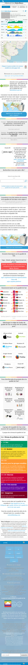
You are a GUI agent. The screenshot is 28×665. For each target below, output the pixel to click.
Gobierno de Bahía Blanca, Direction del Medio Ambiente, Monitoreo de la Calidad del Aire (14, 625)
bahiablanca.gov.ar (15, 90)
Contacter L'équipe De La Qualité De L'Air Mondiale (14, 568)
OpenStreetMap (19, 61)
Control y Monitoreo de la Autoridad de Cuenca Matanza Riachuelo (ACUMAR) (14, 628)
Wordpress (7, 364)
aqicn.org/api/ (21, 165)
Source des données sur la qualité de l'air (14, 586)
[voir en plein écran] (25, 11)
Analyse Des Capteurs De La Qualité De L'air (13, 579)
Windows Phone (7, 343)
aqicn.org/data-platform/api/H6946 (20, 160)
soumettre (24, 655)
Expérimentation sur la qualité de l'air (13, 578)
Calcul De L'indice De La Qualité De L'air (13, 587)
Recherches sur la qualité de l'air (14, 574)
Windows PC (20, 343)
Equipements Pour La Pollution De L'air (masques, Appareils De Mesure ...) (14, 590)
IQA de (6, 11)
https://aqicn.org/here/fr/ (14, 129)
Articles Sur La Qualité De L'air (13, 577)
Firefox (20, 353)
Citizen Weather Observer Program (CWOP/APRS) (14, 623)
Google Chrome (7, 353)
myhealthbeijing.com (14, 515)
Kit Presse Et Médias (14, 570)
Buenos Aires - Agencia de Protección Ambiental (13, 630)
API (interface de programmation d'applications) (13, 592)
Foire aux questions (13, 583)
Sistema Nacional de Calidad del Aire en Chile (14, 631)
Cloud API (20, 364)
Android (20, 333)
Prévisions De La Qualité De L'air (14, 588)
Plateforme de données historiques (13, 594)
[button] (16, 48)
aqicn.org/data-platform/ (14, 281)
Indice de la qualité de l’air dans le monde (16, 530)
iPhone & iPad (7, 333)
